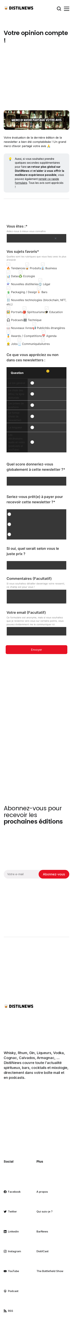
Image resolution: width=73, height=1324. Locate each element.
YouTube (13, 1271)
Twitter (12, 1211)
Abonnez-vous (54, 874)
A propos (42, 1191)
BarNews (42, 1231)
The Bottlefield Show (49, 1271)
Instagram (14, 1251)
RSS (10, 1311)
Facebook (14, 1191)
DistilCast (42, 1251)
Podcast (13, 1291)
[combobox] (37, 238)
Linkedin (13, 1231)
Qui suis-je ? (44, 1211)
